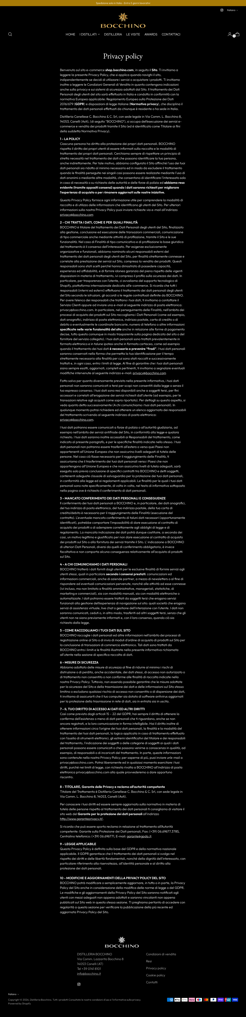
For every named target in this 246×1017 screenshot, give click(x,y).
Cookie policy (155, 975)
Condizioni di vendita (161, 954)
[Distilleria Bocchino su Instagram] (221, 10)
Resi (149, 961)
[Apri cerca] (10, 34)
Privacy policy (156, 968)
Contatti (152, 982)
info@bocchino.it (89, 973)
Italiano (231, 10)
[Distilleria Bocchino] (123, 20)
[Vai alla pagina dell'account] (228, 34)
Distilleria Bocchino (40, 999)
